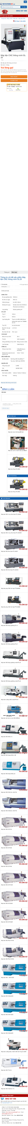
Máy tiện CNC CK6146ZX (7, 1014)
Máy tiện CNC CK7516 (6, 829)
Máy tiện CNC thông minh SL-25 (8, 382)
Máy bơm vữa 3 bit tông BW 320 (16, 432)
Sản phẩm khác (6, 498)
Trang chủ (3, 18)
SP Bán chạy (13, 416)
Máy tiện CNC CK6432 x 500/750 (9, 810)
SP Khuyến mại (13, 475)
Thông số (6, 272)
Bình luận (14, 272)
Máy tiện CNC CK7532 (6, 866)
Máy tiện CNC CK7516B (7, 885)
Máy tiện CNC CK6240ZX (7, 996)
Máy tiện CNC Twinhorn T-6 (7, 1088)
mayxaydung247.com (7, 1102)
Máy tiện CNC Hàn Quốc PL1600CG (9, 570)
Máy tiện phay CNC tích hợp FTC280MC (10, 588)
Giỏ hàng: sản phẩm (20, 21)
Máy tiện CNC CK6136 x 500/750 (9, 792)
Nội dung (4, 392)
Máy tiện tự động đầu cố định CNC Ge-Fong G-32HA (13, 1051)
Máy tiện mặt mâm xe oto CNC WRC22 (10, 718)
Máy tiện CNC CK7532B (7, 922)
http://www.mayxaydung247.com (13, 1112)
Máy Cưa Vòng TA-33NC (14, 469)
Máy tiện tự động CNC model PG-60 (9, 699)
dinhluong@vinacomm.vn (7, 1113)
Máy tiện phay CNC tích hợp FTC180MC (10, 607)
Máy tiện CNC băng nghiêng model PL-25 (11, 662)
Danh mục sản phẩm (7, 16)
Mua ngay (14, 77)
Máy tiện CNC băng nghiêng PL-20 (9, 644)
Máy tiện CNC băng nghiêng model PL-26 (11, 681)
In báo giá (14, 80)
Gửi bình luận (5, 408)
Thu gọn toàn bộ (24, 284)
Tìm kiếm (24, 7)
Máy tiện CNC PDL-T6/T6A (7, 940)
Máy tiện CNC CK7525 (6, 848)
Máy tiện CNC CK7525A (7, 903)
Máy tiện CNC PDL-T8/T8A (7, 959)
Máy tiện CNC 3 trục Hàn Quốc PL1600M (11, 514)
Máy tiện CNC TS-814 (6, 1070)
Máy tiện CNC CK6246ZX (7, 1033)
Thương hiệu (4, 284)
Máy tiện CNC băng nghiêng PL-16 (9, 625)
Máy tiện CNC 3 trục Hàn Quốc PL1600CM (11, 533)
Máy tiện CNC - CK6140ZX (7, 977)
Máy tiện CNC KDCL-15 (6, 736)
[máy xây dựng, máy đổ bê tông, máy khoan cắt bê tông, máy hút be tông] (7, 4)
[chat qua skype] (18, 88)
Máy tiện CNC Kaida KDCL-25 (8, 773)
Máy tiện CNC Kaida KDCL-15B (8, 755)
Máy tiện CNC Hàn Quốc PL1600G (9, 551)
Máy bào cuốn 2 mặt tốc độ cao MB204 (17, 450)
